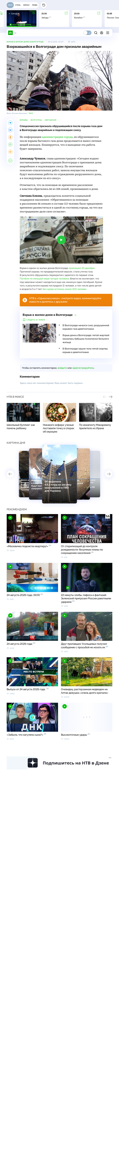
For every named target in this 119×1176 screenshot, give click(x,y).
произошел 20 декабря (81, 268)
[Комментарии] (10, 160)
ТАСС (31, 113)
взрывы (24, 120)
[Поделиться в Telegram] (10, 122)
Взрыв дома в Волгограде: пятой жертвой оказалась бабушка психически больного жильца (86, 339)
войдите (62, 368)
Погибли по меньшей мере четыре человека (44, 278)
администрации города (57, 137)
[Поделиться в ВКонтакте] (10, 130)
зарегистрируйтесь (83, 368)
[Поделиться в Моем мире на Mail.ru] (10, 152)
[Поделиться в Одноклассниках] (10, 137)
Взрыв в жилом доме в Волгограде (25, 42)
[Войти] (101, 32)
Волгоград (36, 120)
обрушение (50, 120)
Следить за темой (35, 320)
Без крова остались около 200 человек (64, 289)
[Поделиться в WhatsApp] (10, 144)
